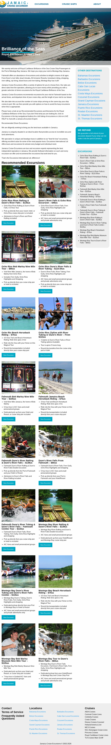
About (97, 4)
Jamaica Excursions (88, 104)
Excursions (42, 4)
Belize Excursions (87, 82)
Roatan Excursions (88, 111)
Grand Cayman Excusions (91, 100)
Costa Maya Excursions (90, 93)
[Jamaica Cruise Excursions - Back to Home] (14, 4)
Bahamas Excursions (89, 75)
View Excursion (8, 223)
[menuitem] (42, 3)
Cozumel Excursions (88, 97)
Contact (7, 708)
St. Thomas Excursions (90, 118)
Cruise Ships (69, 4)
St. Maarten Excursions (90, 115)
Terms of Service (12, 712)
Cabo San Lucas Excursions (68, 716)
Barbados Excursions (89, 79)
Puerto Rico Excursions (90, 107)
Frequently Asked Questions (13, 717)
